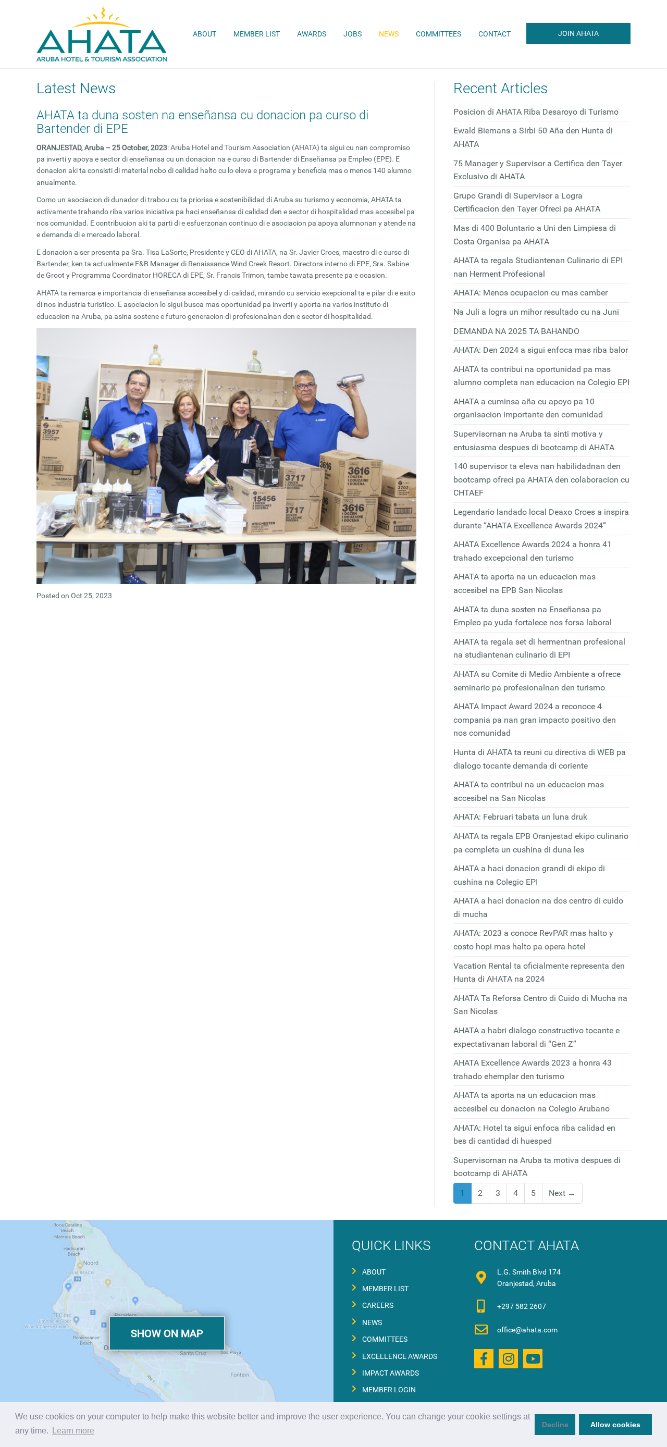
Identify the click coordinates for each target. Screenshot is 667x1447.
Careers (377, 1305)
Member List (256, 34)
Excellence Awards (399, 1356)
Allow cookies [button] (615, 1424)
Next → (562, 1193)
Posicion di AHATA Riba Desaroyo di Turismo (536, 112)
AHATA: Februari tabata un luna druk (520, 817)
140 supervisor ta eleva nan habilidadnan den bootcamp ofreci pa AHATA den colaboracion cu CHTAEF (541, 479)
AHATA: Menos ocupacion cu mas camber (530, 293)
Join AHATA (578, 33)
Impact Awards (390, 1373)
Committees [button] (438, 34)
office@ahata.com (527, 1330)
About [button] (204, 34)
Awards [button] (311, 34)
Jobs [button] (352, 34)
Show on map (167, 1333)
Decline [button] (555, 1424)
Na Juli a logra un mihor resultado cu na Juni (536, 312)
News (389, 34)
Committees (384, 1339)
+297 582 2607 (521, 1306)
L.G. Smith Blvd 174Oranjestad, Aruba (529, 1278)
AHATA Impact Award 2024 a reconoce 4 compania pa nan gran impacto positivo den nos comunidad (534, 719)
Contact (494, 34)
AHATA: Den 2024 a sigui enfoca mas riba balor (540, 350)
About (374, 1272)
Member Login (389, 1390)
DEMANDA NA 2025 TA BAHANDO (516, 331)
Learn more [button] (73, 1430)
